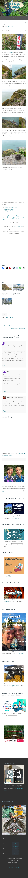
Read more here (7, 576)
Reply (3, 366)
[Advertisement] (14, 186)
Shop (17, 867)
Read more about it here (16, 518)
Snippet (11, 317)
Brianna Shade (10, 397)
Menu (14, 18)
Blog (15, 867)
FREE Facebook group (18, 226)
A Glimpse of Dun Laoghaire (10, 207)
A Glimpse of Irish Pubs (9, 209)
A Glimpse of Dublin (8, 211)
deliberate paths (21, 85)
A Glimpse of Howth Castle (9, 325)
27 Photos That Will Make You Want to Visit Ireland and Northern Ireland (18, 292)
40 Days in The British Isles (7, 304)
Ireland (7, 317)
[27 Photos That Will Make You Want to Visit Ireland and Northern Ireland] (18, 287)
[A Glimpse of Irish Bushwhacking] (7, 287)
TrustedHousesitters (16, 685)
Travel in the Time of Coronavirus (18, 328)
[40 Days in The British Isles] (7, 301)
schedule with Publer (12, 715)
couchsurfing (10, 52)
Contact (11, 867)
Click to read (4, 492)
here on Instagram (10, 838)
